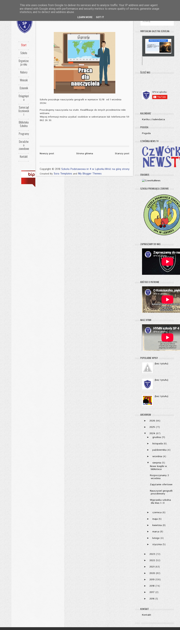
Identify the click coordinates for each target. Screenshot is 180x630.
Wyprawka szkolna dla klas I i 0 (160, 501)
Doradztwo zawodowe (24, 145)
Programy (24, 134)
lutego (156, 538)
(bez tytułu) (161, 363)
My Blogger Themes (90, 174)
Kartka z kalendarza (153, 119)
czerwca (157, 512)
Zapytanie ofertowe (161, 484)
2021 (152, 567)
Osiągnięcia (24, 98)
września (157, 456)
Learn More (84, 17)
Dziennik (24, 88)
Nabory (23, 72)
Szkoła (23, 53)
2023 (152, 554)
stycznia (157, 544)
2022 (152, 560)
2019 (152, 579)
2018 (152, 586)
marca (155, 531)
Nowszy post (47, 153)
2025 (152, 427)
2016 (152, 598)
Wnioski (24, 80)
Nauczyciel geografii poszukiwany (161, 492)
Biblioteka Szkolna (24, 124)
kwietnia (157, 525)
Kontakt (24, 156)
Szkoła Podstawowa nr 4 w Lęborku (82, 169)
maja (155, 519)
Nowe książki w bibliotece (158, 468)
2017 (152, 592)
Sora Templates (63, 174)
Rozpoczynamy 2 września (159, 477)
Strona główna (84, 153)
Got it (100, 17)
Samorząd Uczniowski (23, 110)
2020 (152, 573)
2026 (152, 421)
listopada (157, 443)
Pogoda (146, 133)
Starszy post (122, 153)
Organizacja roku (24, 62)
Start (23, 45)
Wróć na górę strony (117, 169)
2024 (152, 433)
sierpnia (156, 463)
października (159, 450)
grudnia (156, 437)
